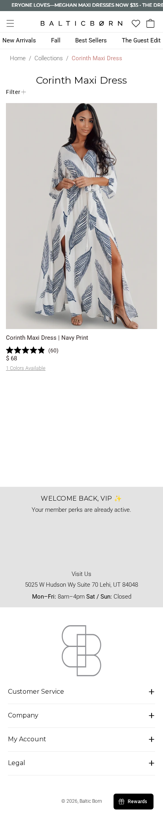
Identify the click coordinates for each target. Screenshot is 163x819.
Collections (48, 58)
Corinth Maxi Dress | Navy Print (47, 337)
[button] (10, 23)
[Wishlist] (136, 23)
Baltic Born (91, 801)
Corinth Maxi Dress (97, 58)
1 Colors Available (25, 368)
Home (18, 58)
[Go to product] (81, 216)
